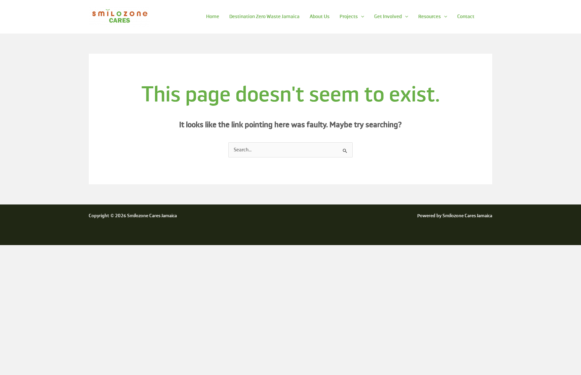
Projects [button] (349, 16)
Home (212, 16)
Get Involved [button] (388, 16)
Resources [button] (429, 16)
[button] (361, 16)
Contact (465, 16)
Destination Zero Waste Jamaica (264, 16)
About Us (320, 16)
